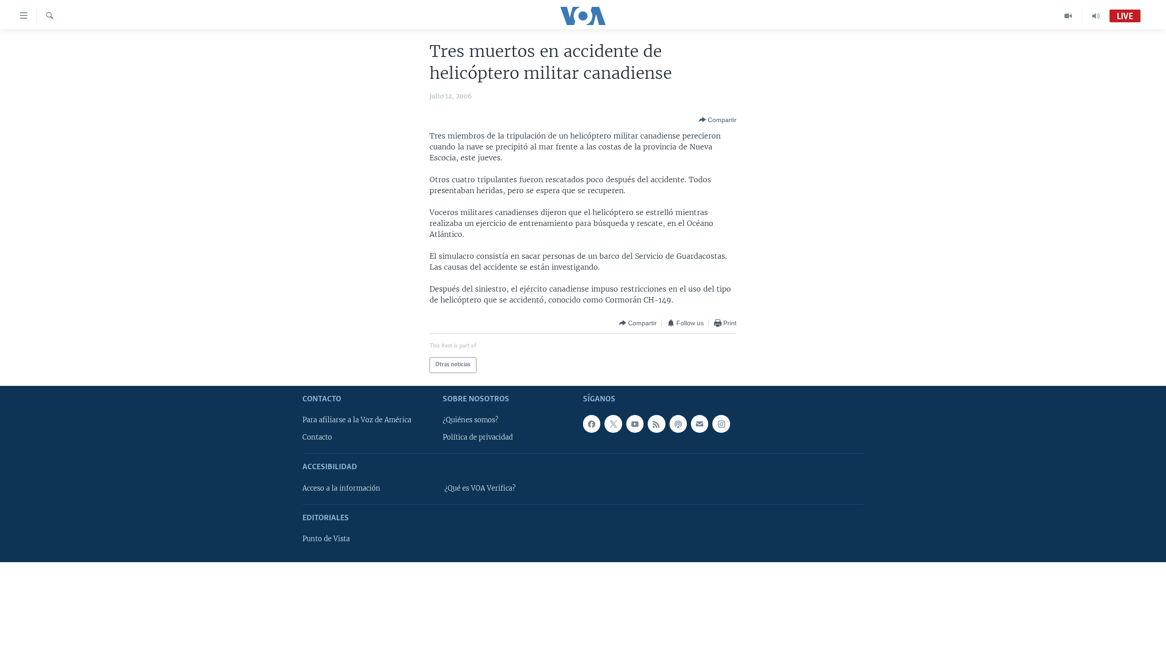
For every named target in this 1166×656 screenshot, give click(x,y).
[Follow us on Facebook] (591, 423)
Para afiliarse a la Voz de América (356, 420)
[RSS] (656, 423)
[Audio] (1096, 16)
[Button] (717, 119)
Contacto (317, 437)
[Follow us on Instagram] (721, 423)
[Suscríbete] (699, 423)
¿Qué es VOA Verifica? (480, 488)
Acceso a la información (341, 488)
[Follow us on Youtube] (635, 423)
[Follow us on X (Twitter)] (613, 423)
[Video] (1068, 16)
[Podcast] (678, 423)
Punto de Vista (326, 539)
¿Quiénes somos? (470, 420)
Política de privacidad (478, 437)
